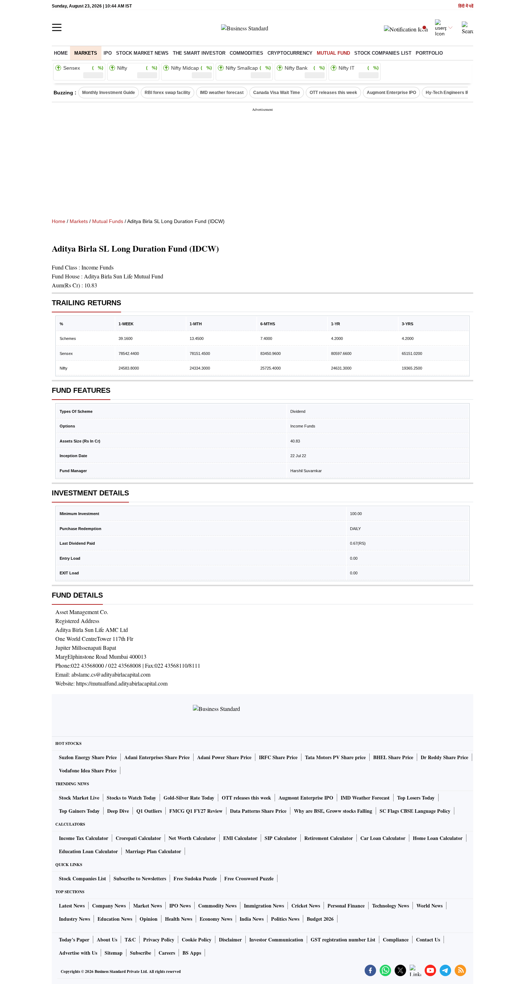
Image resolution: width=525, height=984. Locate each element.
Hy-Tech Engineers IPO (449, 92)
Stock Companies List (82, 878)
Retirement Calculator (328, 838)
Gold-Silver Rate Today (189, 797)
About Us (107, 939)
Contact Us (428, 939)
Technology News (390, 905)
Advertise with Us (78, 952)
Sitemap (113, 952)
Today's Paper (74, 939)
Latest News (72, 905)
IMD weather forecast (222, 92)
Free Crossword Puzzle (249, 878)
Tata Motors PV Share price (335, 757)
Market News (147, 905)
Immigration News (264, 905)
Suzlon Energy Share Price (88, 757)
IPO (108, 53)
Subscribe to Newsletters (140, 878)
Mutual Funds (107, 221)
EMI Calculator (240, 838)
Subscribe (140, 952)
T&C (130, 939)
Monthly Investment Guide (108, 92)
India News (252, 919)
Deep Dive (118, 811)
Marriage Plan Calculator (153, 851)
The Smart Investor (199, 53)
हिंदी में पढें (465, 6)
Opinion (149, 919)
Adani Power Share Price (224, 757)
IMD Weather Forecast (365, 797)
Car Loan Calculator (382, 838)
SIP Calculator (281, 838)
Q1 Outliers (149, 811)
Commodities (246, 53)
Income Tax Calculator (83, 838)
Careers (167, 952)
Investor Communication (276, 939)
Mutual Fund (333, 53)
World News (429, 905)
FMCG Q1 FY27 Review (195, 811)
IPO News (180, 905)
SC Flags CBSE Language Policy (415, 811)
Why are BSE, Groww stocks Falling (333, 811)
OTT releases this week (333, 92)
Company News (109, 905)
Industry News (74, 919)
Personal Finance (346, 905)
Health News (178, 919)
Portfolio (429, 53)
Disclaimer (230, 939)
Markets (85, 53)
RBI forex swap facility (167, 92)
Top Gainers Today (79, 811)
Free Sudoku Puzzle (195, 878)
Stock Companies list (382, 53)
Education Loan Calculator (88, 851)
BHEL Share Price (393, 757)
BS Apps (191, 952)
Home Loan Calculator (437, 838)
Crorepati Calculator (138, 838)
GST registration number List (343, 939)
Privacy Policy (158, 939)
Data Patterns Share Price (258, 811)
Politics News (285, 919)
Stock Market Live (79, 797)
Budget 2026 (320, 919)
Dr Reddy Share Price (444, 757)
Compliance (396, 939)
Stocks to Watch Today (131, 797)
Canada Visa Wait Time (276, 92)
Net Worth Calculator (192, 838)
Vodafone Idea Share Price (87, 770)
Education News (115, 919)
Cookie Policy (196, 939)
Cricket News (305, 905)
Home (61, 53)
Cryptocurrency (290, 53)
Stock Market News (142, 53)
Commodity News (217, 905)
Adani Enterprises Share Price (157, 757)
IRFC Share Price (278, 757)
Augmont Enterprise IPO (391, 92)
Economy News (216, 919)
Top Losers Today (416, 797)
